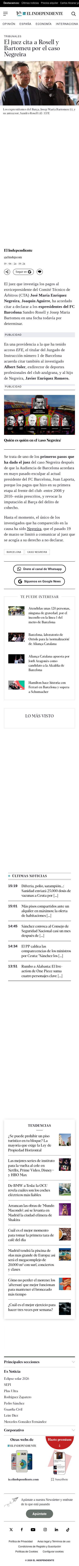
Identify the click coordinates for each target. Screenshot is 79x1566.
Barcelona (14, 552)
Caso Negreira (37, 552)
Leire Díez (11, 1415)
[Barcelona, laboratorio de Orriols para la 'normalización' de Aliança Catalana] (16, 639)
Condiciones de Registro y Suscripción (39, 1546)
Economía (44, 24)
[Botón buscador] (74, 14)
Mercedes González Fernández (25, 1421)
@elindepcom (13, 257)
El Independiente (18, 250)
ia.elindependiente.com (23, 1479)
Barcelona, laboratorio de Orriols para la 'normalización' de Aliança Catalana (49, 639)
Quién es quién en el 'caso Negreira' (32, 440)
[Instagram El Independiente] (45, 1530)
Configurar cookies (53, 1551)
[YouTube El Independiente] (33, 1530)
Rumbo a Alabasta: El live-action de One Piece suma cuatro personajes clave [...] (42, 971)
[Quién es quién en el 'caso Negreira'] (39, 415)
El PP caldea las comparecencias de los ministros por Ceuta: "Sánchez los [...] (46, 951)
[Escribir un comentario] (40, 272)
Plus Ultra (11, 1391)
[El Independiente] (39, 14)
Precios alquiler (49, 2)
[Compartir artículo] (7, 272)
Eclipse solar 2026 (16, 1379)
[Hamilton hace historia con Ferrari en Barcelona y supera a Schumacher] (16, 687)
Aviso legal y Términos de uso (53, 1541)
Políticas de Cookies (26, 1551)
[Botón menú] (5, 14)
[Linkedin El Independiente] (56, 1530)
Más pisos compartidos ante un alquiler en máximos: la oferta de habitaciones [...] (45, 911)
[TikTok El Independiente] (67, 1530)
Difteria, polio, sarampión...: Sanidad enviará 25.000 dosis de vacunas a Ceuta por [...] (46, 891)
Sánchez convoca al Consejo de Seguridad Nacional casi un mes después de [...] (45, 931)
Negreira (34, 528)
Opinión (9, 24)
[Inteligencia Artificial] (22, 1471)
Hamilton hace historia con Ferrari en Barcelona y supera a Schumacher (49, 687)
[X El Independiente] (11, 1530)
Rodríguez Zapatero (17, 1397)
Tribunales (12, 36)
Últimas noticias (30, 2)
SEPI (7, 1385)
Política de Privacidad (21, 1541)
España (25, 24)
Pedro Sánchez (14, 1403)
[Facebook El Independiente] (22, 1530)
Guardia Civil (13, 1409)
